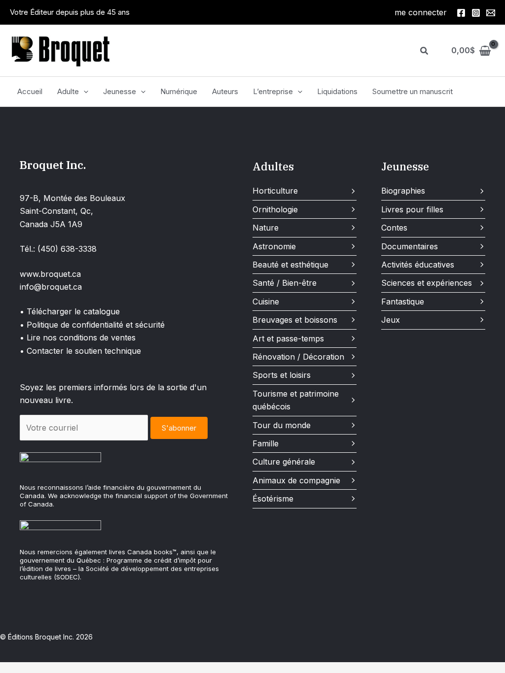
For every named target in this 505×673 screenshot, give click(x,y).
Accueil (29, 91)
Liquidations (337, 91)
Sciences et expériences (426, 283)
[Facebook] (461, 12)
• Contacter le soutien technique (80, 351)
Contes (394, 228)
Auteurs (225, 91)
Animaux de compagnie (296, 480)
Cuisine (265, 301)
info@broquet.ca (51, 287)
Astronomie (274, 246)
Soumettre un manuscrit (412, 91)
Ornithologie (275, 209)
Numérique (178, 91)
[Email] (490, 12)
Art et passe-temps (288, 338)
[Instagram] (475, 12)
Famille (265, 443)
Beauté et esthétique (290, 264)
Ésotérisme (272, 499)
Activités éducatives (417, 264)
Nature (265, 228)
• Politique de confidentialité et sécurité (92, 325)
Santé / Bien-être (284, 283)
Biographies (403, 191)
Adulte (68, 91)
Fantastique (402, 301)
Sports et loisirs (281, 375)
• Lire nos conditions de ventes (78, 337)
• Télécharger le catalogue (70, 311)
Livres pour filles (412, 209)
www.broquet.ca (50, 274)
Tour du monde (281, 425)
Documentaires (409, 246)
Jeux (390, 320)
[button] (424, 51)
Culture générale (283, 462)
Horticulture (275, 191)
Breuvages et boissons (294, 320)
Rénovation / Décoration (298, 357)
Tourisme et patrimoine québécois (295, 400)
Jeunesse (119, 91)
